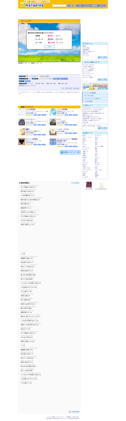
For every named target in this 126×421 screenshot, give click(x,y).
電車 (84, 153)
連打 (96, 150)
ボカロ (97, 137)
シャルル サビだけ (63, 129)
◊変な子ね (85, 53)
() (28, 76)
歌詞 (54, 78)
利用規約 (69, 417)
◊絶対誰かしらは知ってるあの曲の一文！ (94, 113)
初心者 (85, 157)
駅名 (96, 148)
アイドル (85, 162)
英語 (96, 173)
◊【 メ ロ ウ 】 (87, 72)
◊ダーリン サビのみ (88, 68)
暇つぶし (97, 162)
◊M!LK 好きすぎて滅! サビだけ (92, 126)
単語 (96, 168)
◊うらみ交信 (86, 48)
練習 (84, 175)
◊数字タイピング (87, 115)
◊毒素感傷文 (86, 49)
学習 (84, 166)
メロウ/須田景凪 (30, 109)
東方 (96, 160)
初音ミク (85, 151)
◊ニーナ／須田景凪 (88, 70)
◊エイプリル (86, 55)
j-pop (96, 153)
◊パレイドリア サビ (88, 73)
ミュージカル (98, 169)
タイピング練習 (99, 146)
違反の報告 (76, 88)
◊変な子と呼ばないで (88, 51)
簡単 (84, 139)
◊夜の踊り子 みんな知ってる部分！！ (93, 118)
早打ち (85, 141)
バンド (97, 166)
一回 (96, 151)
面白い (97, 159)
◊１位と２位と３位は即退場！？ (91, 111)
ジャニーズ (86, 148)
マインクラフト (87, 169)
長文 (96, 144)
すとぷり (85, 171)
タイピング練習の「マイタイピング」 (56, 417)
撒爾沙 (27, 129)
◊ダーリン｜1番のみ (88, 77)
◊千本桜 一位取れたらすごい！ (91, 120)
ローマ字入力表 (89, 96)
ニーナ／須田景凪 (62, 109)
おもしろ (85, 150)
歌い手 (85, 164)
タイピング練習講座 (90, 93)
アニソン (97, 157)
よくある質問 (88, 101)
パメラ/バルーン (30, 119)
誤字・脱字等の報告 (67, 88)
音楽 (96, 139)
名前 (84, 173)
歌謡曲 (97, 175)
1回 (84, 160)
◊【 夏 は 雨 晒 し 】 (88, 66)
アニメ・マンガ (87, 137)
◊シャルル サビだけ (88, 64)
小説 (84, 159)
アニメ (97, 141)
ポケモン (97, 164)
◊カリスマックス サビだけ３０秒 (92, 109)
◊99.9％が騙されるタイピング (91, 117)
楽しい (85, 146)
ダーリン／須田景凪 (31, 139)
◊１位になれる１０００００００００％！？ (94, 107)
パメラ (59, 119)
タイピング (98, 135)
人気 (96, 171)
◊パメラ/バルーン (87, 75)
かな (58, 78)
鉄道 (96, 142)
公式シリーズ (86, 168)
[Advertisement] (63, 14)
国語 (84, 155)
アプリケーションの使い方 (92, 98)
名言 (96, 177)
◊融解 (84, 46)
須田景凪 (27, 81)
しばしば (85, 177)
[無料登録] (95, 86)
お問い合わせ (76, 417)
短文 (96, 155)
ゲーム (85, 144)
